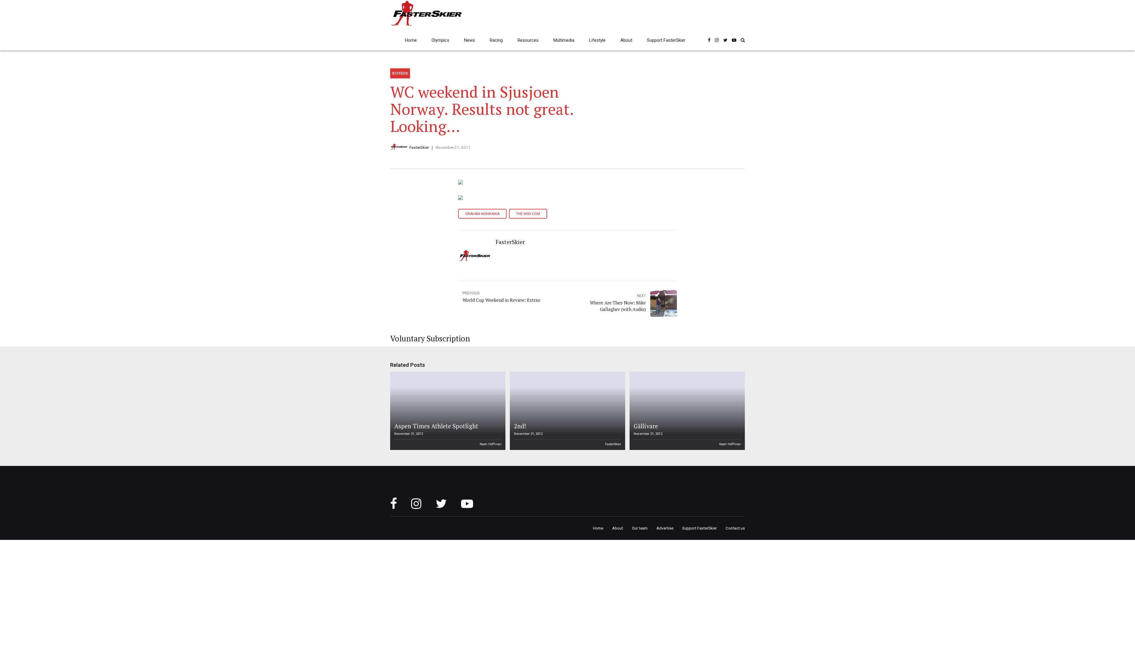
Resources (528, 40)
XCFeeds (400, 73)
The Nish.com (528, 214)
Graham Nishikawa (482, 214)
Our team (640, 528)
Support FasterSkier (666, 40)
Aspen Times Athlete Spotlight (436, 426)
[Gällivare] (686, 411)
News (469, 40)
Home (411, 40)
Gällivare (646, 426)
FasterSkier (419, 147)
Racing (496, 40)
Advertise (664, 528)
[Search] (743, 40)
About (626, 40)
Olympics (440, 40)
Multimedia (563, 40)
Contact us (735, 528)
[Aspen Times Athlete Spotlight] (447, 411)
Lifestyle (597, 40)
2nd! (520, 426)
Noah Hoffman (491, 444)
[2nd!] (566, 411)
